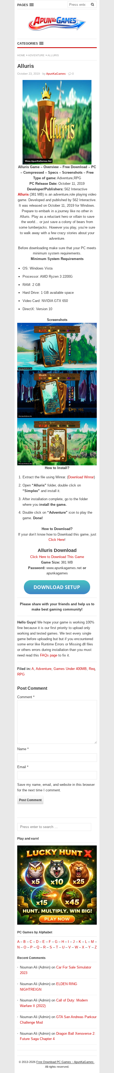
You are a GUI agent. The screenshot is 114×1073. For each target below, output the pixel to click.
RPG (21, 674)
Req (92, 669)
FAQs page (48, 655)
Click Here (56, 540)
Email (22, 767)
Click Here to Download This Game (57, 557)
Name (23, 749)
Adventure (36, 55)
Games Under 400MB (70, 669)
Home (21, 55)
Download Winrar (81, 477)
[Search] (92, 4)
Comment (25, 697)
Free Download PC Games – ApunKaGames (65, 1061)
